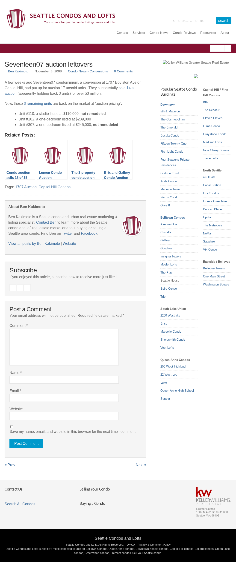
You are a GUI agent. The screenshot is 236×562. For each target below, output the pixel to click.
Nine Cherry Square (216, 150)
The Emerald (168, 127)
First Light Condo (171, 151)
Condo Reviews (184, 32)
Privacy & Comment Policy (154, 544)
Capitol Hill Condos (54, 187)
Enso (163, 323)
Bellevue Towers (214, 268)
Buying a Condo (92, 504)
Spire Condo (168, 288)
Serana (165, 398)
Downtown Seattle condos (152, 549)
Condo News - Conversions (88, 71)
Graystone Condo (214, 134)
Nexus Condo (169, 197)
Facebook (213, 48)
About (225, 32)
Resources (208, 32)
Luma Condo (211, 126)
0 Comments (123, 71)
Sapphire (209, 241)
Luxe (163, 382)
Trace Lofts (210, 158)
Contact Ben (46, 222)
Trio (162, 296)
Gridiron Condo (170, 173)
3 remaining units (38, 104)
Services (139, 32)
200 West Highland (173, 366)
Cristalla (165, 232)
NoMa (207, 233)
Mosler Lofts (168, 264)
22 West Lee (168, 374)
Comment (18, 326)
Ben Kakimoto (18, 71)
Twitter (227, 48)
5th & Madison (170, 111)
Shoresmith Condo (172, 339)
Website (69, 243)
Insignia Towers (170, 256)
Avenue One (168, 224)
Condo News (159, 32)
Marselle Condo (170, 331)
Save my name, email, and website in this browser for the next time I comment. (72, 432)
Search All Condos (20, 504)
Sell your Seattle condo (146, 553)
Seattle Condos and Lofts (118, 538)
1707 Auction (26, 187)
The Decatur (211, 110)
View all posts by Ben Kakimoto (34, 243)
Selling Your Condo (95, 489)
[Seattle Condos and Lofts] (62, 27)
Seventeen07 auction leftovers (48, 64)
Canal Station (212, 185)
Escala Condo (169, 135)
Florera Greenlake (215, 201)
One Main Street (214, 276)
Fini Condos (211, 193)
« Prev (10, 465)
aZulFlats (209, 177)
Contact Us (13, 489)
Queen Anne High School (177, 390)
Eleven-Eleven (212, 118)
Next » (141, 465)
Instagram (220, 48)
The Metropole (212, 225)
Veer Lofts (167, 347)
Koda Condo (168, 181)
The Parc (166, 272)
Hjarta (207, 217)
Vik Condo (210, 249)
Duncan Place (212, 209)
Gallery (165, 240)
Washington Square (216, 284)
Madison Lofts (212, 142)
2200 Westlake (170, 315)
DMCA (131, 544)
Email (15, 391)
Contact (122, 32)
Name (15, 373)
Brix (205, 102)
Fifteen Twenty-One (173, 143)
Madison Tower (170, 189)
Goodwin (166, 248)
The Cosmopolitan (172, 119)
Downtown (167, 104)
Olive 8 (165, 205)
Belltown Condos (172, 217)
